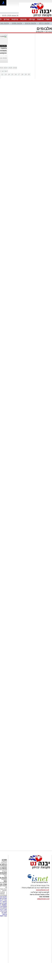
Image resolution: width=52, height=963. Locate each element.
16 (16, 74)
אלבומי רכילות (44, 23)
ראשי (48, 19)
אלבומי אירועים (30, 23)
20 (29, 74)
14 (9, 74)
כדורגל (5, 861)
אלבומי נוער (4, 23)
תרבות (23, 19)
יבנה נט (48, 31)
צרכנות (15, 19)
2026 (15, 68)
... (6, 55)
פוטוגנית (4, 866)
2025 (10, 68)
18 (22, 74)
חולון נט (4, 913)
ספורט (4, 860)
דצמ (6, 71)
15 (12, 74)
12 (2, 74)
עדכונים (4, 863)
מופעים (4, 879)
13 (6, 74)
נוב (3, 71)
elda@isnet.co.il (43, 899)
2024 (5, 68)
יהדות (5, 890)
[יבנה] (35, 17)
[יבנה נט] (34, 869)
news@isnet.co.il (42, 890)
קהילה (32, 19)
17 (19, 74)
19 (26, 74)
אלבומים (39, 31)
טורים (6, 19)
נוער (5, 881)
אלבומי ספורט (17, 23)
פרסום (4, 914)
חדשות (40, 19)
